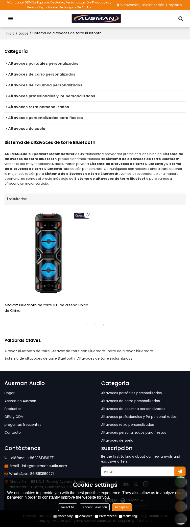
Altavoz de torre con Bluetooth (78, 351)
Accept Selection (94, 507)
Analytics (86, 516)
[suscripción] (180, 471)
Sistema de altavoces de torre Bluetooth (39, 358)
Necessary (65, 516)
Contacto (12, 432)
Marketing (130, 516)
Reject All (67, 507)
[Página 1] (86, 325)
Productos (13, 409)
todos (23, 33)
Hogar (9, 393)
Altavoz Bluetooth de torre (27, 351)
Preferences (107, 516)
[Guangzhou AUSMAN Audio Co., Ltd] (96, 18)
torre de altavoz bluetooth (130, 351)
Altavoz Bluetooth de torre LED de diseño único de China (46, 308)
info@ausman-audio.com (44, 465)
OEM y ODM (14, 416)
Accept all (122, 507)
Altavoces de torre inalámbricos (104, 358)
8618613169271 (42, 473)
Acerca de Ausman (20, 401)
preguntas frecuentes (22, 424)
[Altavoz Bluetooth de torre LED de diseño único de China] (48, 253)
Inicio (10, 33)
